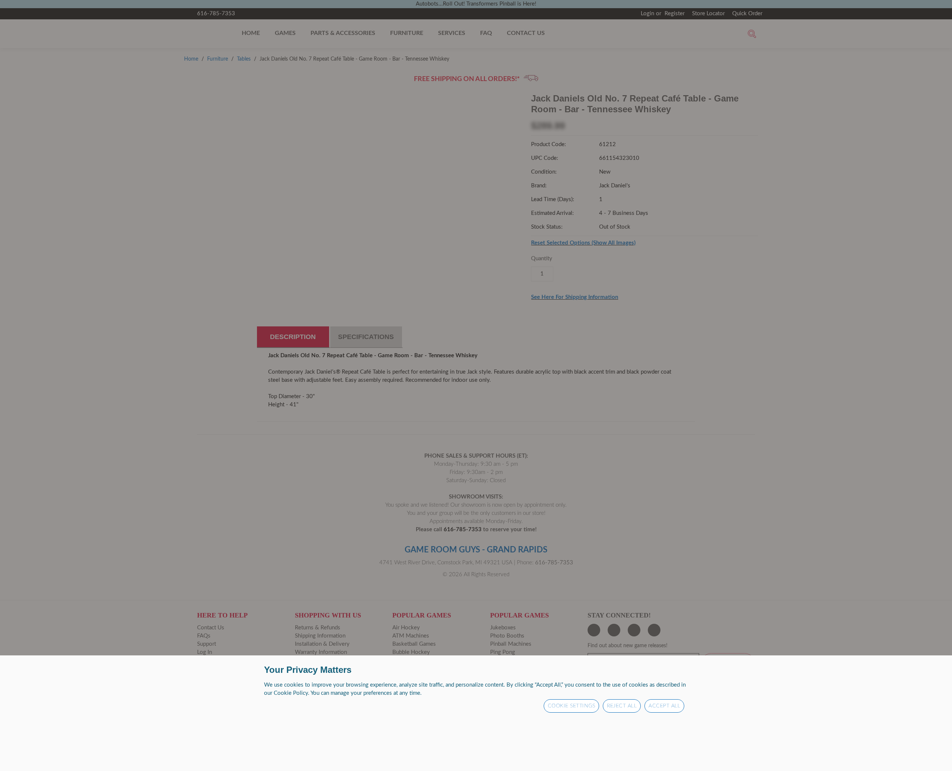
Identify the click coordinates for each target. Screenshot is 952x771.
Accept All (664, 706)
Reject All (622, 706)
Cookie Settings (571, 706)
